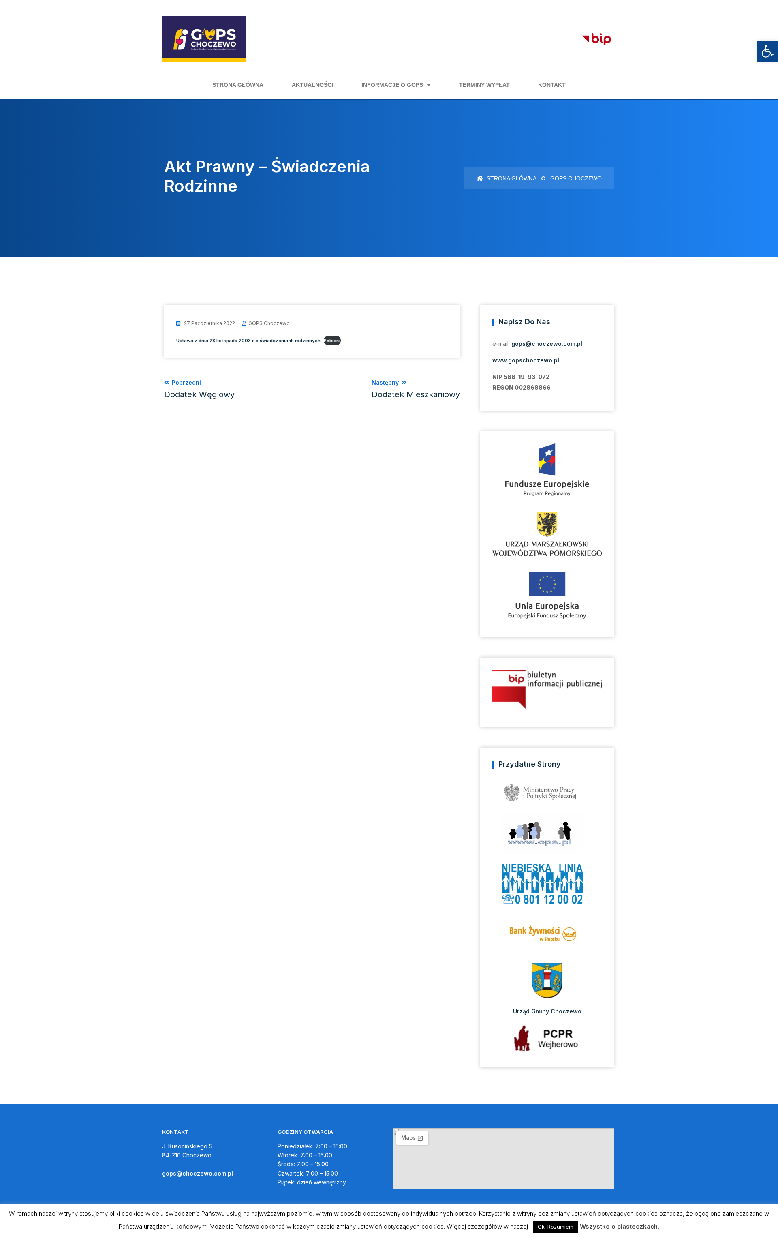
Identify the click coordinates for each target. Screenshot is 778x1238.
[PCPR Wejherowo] (547, 1038)
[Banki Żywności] (547, 936)
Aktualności (312, 84)
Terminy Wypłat (484, 84)
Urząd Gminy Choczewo (547, 1011)
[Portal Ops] (547, 835)
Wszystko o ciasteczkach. (619, 1226)
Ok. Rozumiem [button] (555, 1226)
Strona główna (237, 84)
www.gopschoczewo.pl (525, 360)
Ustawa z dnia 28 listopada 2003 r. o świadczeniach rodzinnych (248, 340)
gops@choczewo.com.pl (546, 343)
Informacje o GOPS (392, 84)
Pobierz (332, 340)
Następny (416, 389)
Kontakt (552, 84)
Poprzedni (199, 389)
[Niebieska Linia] (547, 886)
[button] (767, 51)
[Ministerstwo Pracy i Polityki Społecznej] (547, 795)
